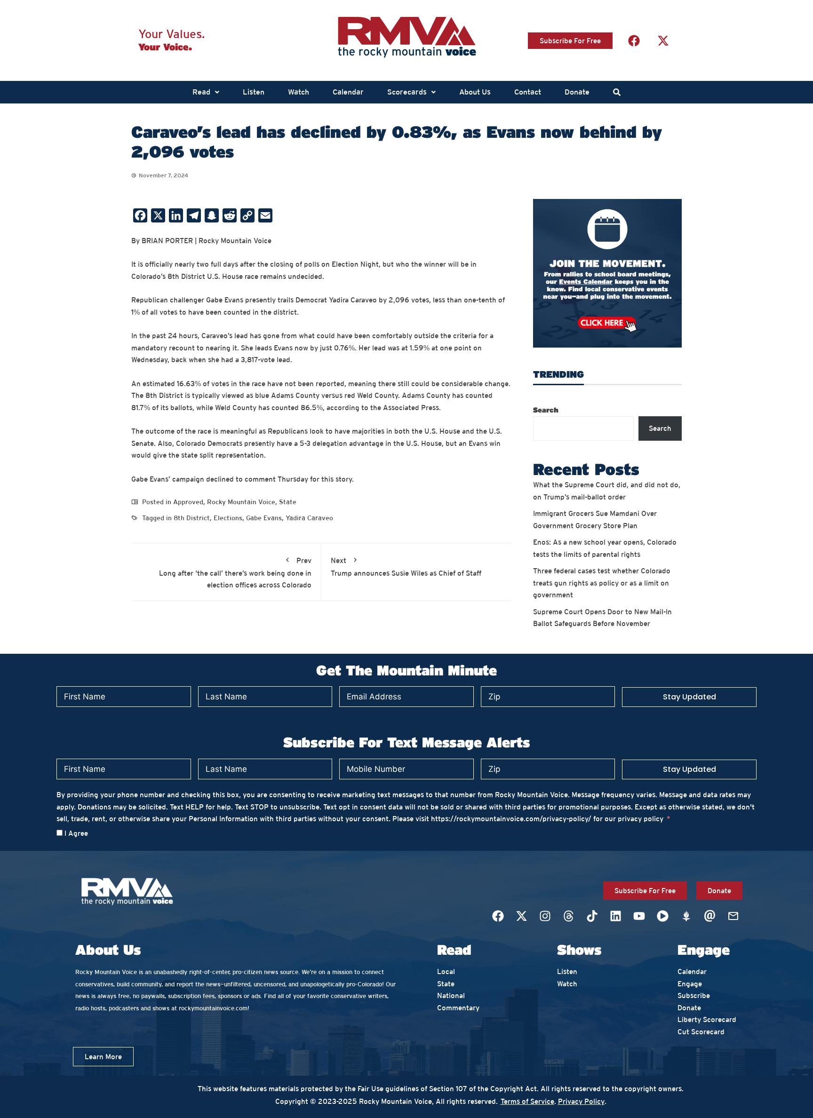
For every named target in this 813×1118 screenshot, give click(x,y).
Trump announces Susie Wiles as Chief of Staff (406, 566)
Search (545, 409)
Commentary (458, 1008)
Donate (577, 91)
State (287, 502)
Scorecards (407, 91)
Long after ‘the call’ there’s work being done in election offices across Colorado (235, 572)
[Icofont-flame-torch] (686, 916)
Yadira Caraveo (309, 518)
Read (201, 91)
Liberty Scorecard (707, 1019)
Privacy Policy (581, 1101)
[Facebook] (634, 40)
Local (446, 971)
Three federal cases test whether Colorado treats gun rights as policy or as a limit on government (601, 583)
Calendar (348, 91)
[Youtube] (639, 916)
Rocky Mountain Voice (241, 502)
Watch (298, 91)
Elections (228, 518)
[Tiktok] (592, 916)
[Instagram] (545, 916)
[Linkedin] (615, 916)
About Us (475, 91)
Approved (188, 502)
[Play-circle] (662, 916)
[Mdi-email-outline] (733, 916)
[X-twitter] (663, 40)
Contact (527, 91)
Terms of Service (527, 1101)
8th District (192, 518)
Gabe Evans (264, 518)
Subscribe (694, 995)
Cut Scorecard (701, 1032)
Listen (253, 91)
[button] (206, 92)
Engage (690, 984)
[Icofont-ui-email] (709, 916)
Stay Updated (689, 696)
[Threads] (568, 916)
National (451, 995)
